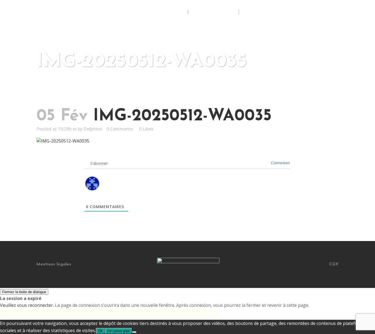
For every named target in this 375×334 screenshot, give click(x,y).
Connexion (280, 162)
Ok (100, 331)
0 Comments (120, 129)
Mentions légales (54, 264)
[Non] (134, 332)
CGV (333, 264)
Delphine (92, 129)
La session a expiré (20, 298)
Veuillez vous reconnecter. (27, 305)
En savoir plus (118, 331)
